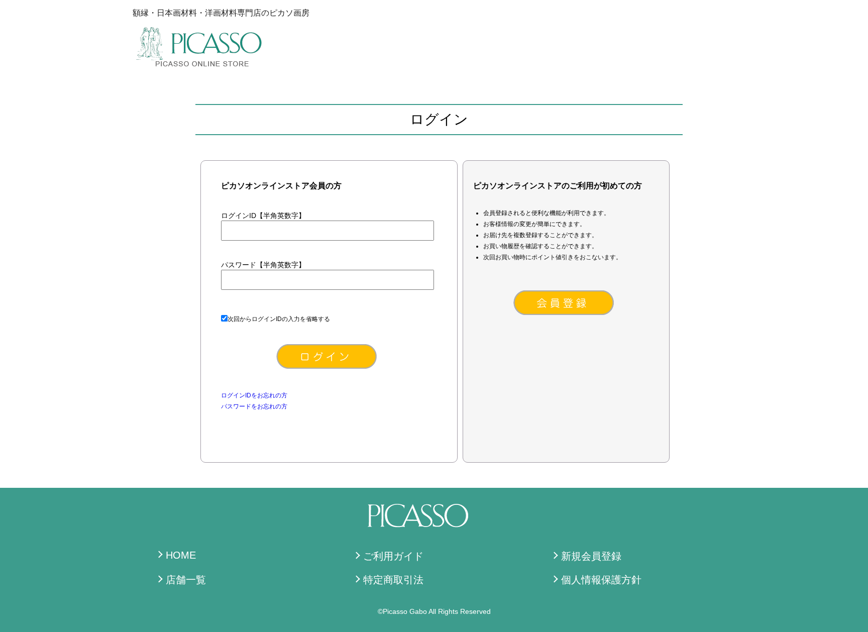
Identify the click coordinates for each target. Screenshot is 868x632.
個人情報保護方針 (601, 579)
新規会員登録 (591, 556)
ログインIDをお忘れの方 (254, 395)
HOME (181, 555)
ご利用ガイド (393, 556)
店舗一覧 (186, 579)
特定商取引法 (393, 579)
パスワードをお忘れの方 (254, 406)
